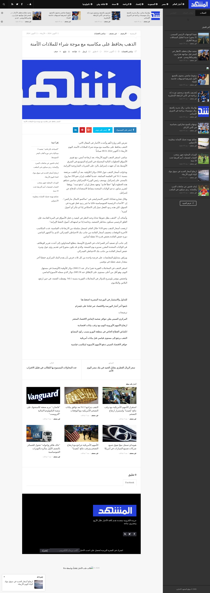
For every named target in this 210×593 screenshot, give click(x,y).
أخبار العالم (177, 4)
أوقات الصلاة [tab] (188, 13)
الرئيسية (133, 33)
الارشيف (123, 33)
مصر (164, 4)
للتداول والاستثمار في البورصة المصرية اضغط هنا (104, 299)
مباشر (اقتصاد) (100, 33)
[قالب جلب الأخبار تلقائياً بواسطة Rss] (78, 568)
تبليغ (64, 51)
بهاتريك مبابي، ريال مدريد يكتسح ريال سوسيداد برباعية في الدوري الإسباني (183, 111)
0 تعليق (95, 51)
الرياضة (126, 4)
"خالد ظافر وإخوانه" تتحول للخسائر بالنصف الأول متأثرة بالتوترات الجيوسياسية (43, 448)
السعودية (152, 4)
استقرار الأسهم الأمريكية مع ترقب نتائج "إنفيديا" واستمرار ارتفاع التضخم (120, 410)
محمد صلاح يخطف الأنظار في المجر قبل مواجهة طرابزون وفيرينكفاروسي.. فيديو (184, 54)
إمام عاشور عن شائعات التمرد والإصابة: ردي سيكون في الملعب (46, 165)
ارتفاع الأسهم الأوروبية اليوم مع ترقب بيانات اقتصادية (102, 325)
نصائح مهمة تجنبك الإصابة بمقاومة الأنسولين (46, 198)
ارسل (84, 51)
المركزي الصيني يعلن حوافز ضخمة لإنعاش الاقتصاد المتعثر (99, 319)
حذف (56, 51)
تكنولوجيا (87, 4)
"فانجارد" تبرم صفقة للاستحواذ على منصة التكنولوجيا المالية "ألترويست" (43, 410)
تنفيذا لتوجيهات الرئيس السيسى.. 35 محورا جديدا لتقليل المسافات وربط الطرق (183, 37)
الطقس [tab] (173, 13)
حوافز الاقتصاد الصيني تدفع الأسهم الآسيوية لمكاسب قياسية (99, 344)
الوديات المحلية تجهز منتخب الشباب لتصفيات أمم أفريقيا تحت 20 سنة (183, 158)
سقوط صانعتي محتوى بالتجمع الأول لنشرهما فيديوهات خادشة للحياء (184, 79)
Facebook (129, 482)
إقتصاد (139, 4)
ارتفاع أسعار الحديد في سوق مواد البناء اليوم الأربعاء (46, 175)
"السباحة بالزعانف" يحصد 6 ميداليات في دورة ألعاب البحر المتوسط (47, 153)
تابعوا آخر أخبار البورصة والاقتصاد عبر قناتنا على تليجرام (101, 306)
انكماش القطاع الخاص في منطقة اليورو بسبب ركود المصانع (99, 331)
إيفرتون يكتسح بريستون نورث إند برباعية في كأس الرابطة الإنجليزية (98, 15)
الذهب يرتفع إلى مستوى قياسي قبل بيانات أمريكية (103, 338)
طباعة (74, 51)
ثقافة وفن (101, 4)
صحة (114, 4)
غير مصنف (193, 43)
